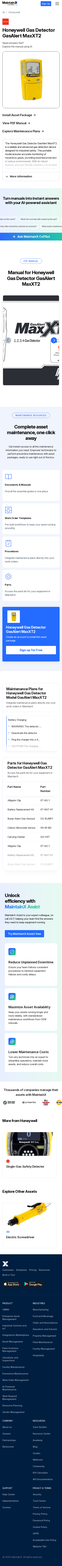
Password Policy (41, 1520)
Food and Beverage (43, 1316)
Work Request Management (9, 1397)
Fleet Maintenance (43, 1342)
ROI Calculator (40, 1472)
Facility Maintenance (13, 1367)
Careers (6, 1433)
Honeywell (14, 12)
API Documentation (43, 1479)
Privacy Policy (40, 1514)
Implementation (10, 1501)
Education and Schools (45, 1329)
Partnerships (9, 1440)
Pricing (32, 1270)
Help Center (8, 1494)
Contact (6, 1507)
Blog (35, 1446)
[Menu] (57, 3)
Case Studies (40, 1427)
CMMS (5, 1309)
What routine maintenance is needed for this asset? (35, 226)
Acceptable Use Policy (44, 1540)
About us (7, 1427)
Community (39, 1466)
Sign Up (46, 3)
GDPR (36, 1533)
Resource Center (41, 1433)
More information (21, 176)
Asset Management (12, 1341)
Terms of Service (42, 1507)
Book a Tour (8, 1275)
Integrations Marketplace (15, 1335)
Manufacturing (40, 1309)
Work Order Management (15, 1380)
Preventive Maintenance (15, 1373)
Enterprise (21, 1270)
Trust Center (39, 1501)
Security (37, 1494)
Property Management (44, 1335)
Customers (8, 1270)
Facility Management (44, 1349)
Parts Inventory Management (10, 1349)
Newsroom (8, 1446)
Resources (44, 1270)
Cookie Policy (40, 1527)
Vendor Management (13, 1412)
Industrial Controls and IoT (14, 1327)
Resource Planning (12, 1405)
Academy (37, 1440)
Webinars (38, 1459)
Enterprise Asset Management (11, 1317)
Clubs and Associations (45, 1322)
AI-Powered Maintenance (9, 1388)
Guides (36, 1453)
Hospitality (38, 1355)
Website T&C (39, 1546)
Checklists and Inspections (10, 1359)
